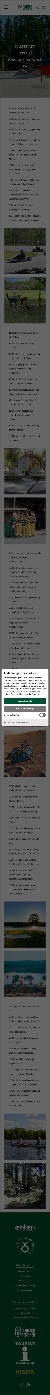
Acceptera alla (25, 701)
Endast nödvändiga (25, 708)
